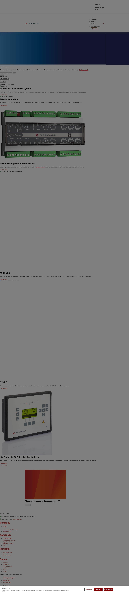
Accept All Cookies (108, 589)
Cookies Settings (88, 589)
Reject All (98, 589)
